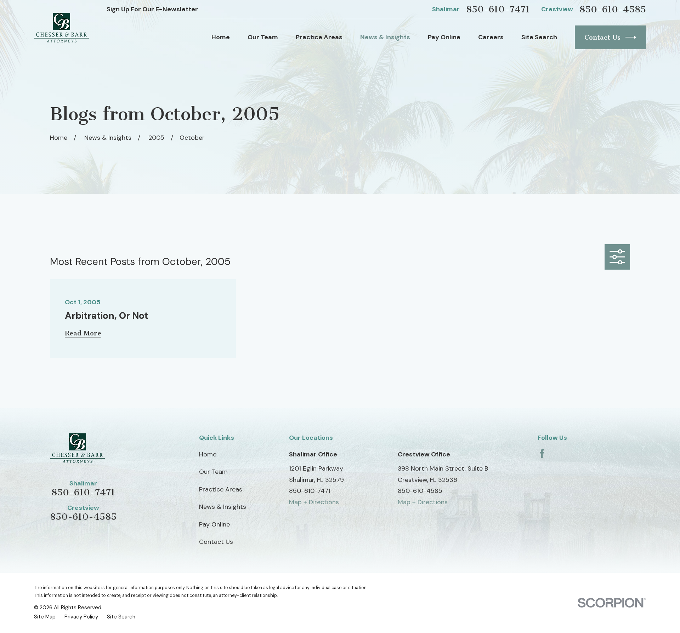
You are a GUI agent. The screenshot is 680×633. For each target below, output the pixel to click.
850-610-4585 (612, 9)
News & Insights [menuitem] (385, 37)
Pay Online (214, 524)
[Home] (61, 27)
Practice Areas (220, 489)
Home (207, 454)
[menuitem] (45, 616)
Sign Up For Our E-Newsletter (152, 9)
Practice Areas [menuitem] (319, 37)
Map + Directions (314, 502)
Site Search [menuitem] (539, 37)
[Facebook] (542, 453)
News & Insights (222, 506)
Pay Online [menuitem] (444, 37)
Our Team (213, 471)
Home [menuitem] (220, 37)
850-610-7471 (498, 9)
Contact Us (602, 37)
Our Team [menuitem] (263, 37)
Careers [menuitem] (491, 37)
